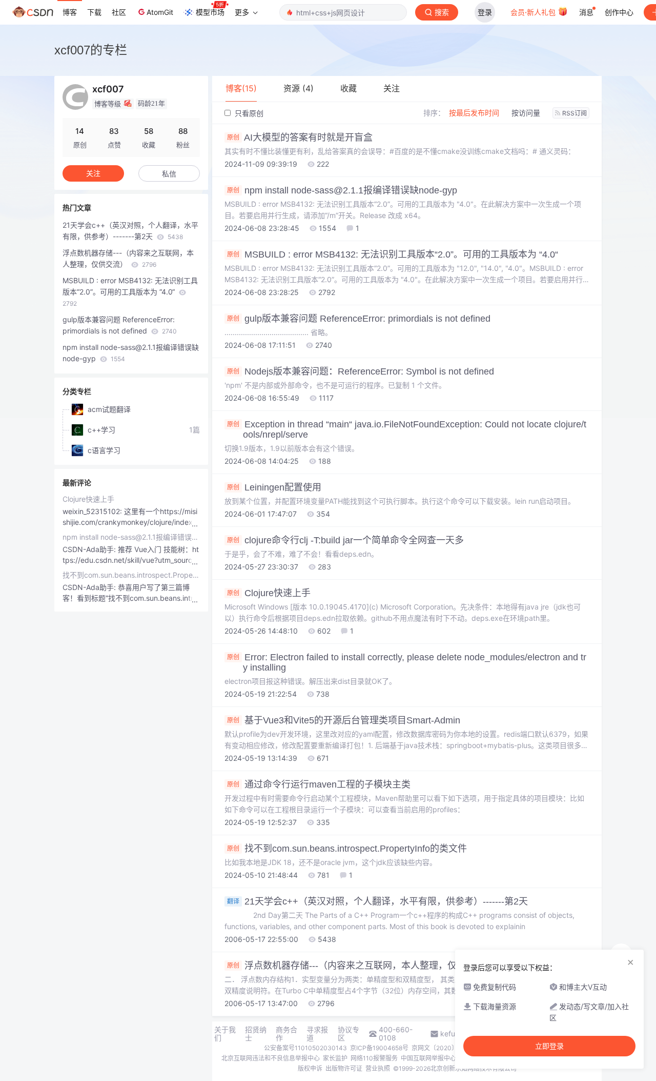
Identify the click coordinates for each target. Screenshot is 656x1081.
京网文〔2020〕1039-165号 (452, 1048)
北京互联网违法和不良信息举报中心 (270, 1058)
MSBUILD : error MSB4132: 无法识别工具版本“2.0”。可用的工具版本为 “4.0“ (392, 254)
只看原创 (248, 113)
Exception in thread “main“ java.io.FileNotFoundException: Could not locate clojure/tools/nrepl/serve (406, 429)
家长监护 (335, 1058)
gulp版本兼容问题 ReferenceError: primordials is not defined (358, 318)
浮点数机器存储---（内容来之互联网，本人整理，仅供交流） (360, 965)
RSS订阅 (574, 113)
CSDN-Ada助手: (90, 549)
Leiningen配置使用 (274, 487)
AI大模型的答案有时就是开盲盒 (300, 137)
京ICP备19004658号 (379, 1048)
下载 (94, 12)
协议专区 (348, 1034)
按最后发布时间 (474, 112)
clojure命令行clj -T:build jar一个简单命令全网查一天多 (345, 540)
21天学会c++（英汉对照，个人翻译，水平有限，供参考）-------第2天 (377, 901)
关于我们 (225, 1034)
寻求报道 (317, 1034)
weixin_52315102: (93, 511)
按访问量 (525, 112)
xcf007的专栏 (90, 50)
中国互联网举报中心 (428, 1058)
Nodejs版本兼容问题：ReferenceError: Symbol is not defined (360, 371)
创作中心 (619, 12)
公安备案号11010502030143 (305, 1048)
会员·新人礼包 (534, 12)
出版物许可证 (343, 1068)
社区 (119, 12)
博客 (70, 12)
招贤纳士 (255, 1034)
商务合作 (286, 1034)
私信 (169, 173)
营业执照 (377, 1068)
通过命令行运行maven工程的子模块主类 (319, 784)
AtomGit (160, 12)
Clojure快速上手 (269, 593)
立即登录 (549, 1046)
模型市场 (210, 12)
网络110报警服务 (374, 1058)
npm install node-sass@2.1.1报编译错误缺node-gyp (342, 190)
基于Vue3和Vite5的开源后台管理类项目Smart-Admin (343, 720)
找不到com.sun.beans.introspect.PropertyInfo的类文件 (347, 848)
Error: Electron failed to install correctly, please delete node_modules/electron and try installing (406, 662)
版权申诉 (310, 1068)
